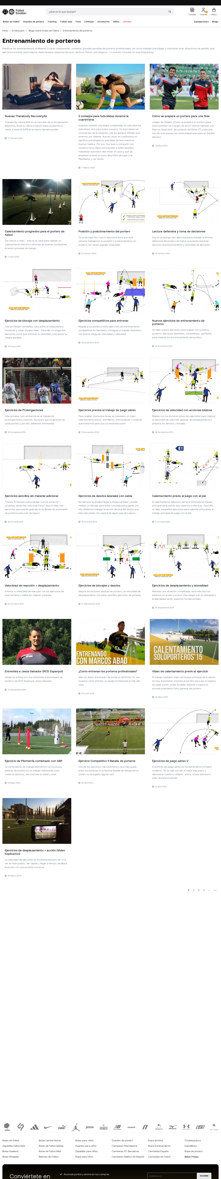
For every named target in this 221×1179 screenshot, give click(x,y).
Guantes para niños (86, 1145)
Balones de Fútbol (48, 1156)
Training (52, 21)
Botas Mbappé (10, 1156)
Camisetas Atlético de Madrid (128, 1156)
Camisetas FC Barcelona (125, 1151)
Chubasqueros (193, 1140)
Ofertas (127, 21)
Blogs (215, 21)
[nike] (48, 1127)
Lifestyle (89, 21)
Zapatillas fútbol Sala (13, 1145)
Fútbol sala (66, 21)
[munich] (103, 1127)
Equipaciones (201, 21)
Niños (116, 21)
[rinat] (145, 1127)
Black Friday (191, 1156)
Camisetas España (158, 1151)
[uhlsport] (158, 1127)
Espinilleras (191, 1145)
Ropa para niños (84, 1156)
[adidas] (34, 1127)
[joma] (89, 1127)
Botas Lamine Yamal (49, 1140)
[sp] (20, 1127)
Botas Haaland (10, 1151)
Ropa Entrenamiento (159, 1145)
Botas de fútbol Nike (50, 1151)
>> (215, 890)
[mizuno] (172, 1127)
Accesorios (103, 21)
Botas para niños (84, 1140)
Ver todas (214, 1129)
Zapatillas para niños (86, 1151)
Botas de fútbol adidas (51, 1145)
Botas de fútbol (11, 21)
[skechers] (200, 1127)
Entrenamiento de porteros (77, 30)
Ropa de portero (194, 1151)
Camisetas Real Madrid (124, 1145)
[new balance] (117, 1127)
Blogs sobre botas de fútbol (44, 30)
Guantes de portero (33, 21)
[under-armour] (186, 1127)
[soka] (6, 1127)
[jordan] (75, 1127)
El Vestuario (18, 30)
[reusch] (131, 1127)
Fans (78, 21)
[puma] (62, 1127)
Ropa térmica (155, 1140)
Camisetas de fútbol (159, 1156)
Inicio (5, 30)
